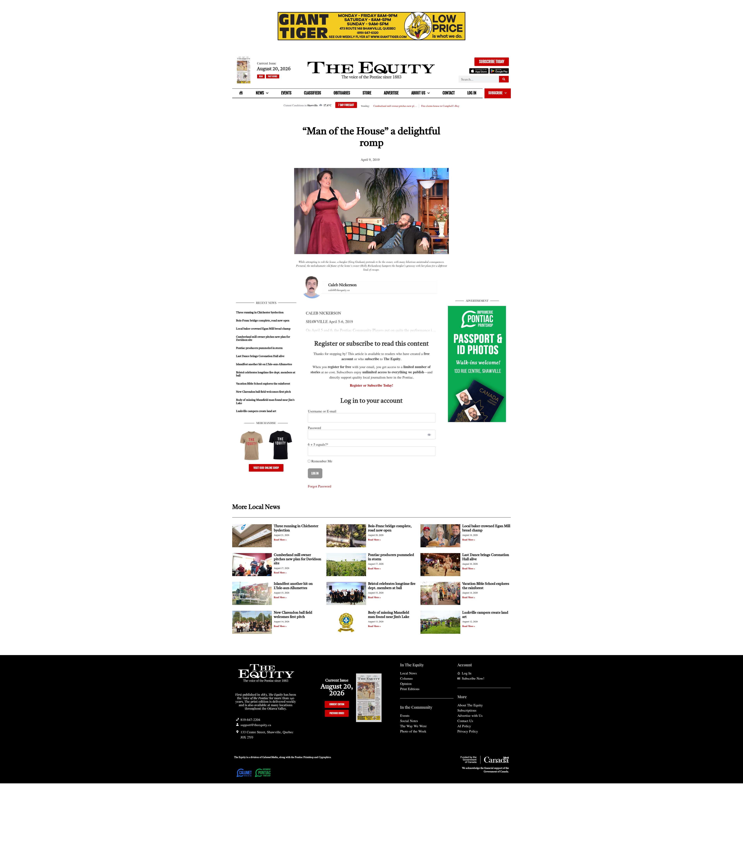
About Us (418, 93)
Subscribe (495, 93)
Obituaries (342, 93)
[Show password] (429, 434)
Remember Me (321, 461)
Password (314, 427)
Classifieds (312, 93)
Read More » (280, 539)
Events (286, 93)
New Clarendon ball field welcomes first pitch (263, 392)
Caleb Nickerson (342, 285)
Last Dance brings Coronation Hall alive (260, 356)
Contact (449, 93)
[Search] (504, 79)
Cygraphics (325, 757)
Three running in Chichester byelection (259, 312)
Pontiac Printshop (304, 757)
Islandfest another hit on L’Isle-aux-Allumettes (264, 364)
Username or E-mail (322, 411)
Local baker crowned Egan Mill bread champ (263, 328)
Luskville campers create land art (256, 411)
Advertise (391, 93)
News (260, 93)
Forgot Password (319, 486)
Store (367, 93)
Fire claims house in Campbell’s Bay (440, 106)
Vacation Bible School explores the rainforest (263, 383)
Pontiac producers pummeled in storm (259, 348)
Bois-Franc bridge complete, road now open (262, 320)
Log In (471, 93)
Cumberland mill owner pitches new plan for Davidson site (395, 106)
